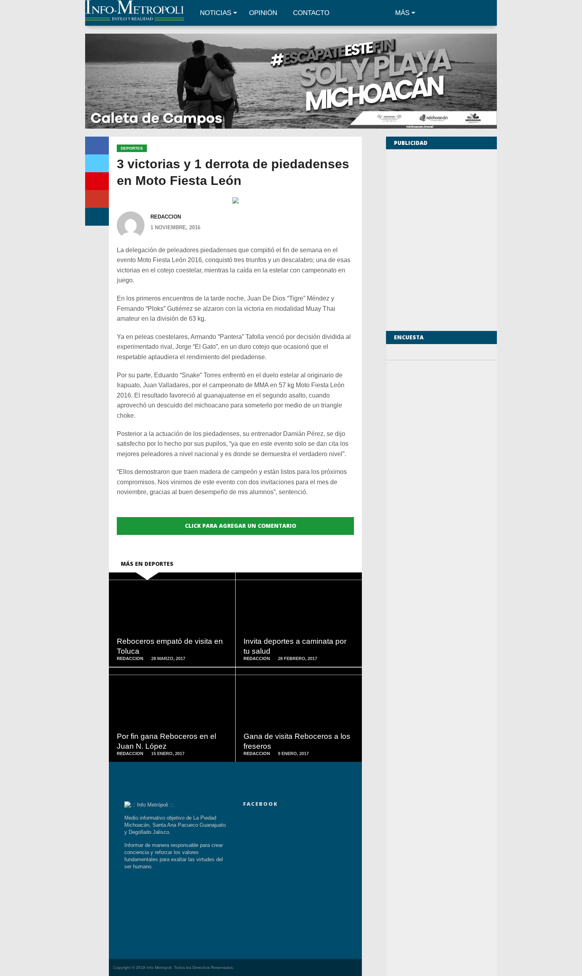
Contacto (311, 13)
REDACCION (165, 217)
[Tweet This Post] (97, 163)
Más (402, 13)
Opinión (263, 13)
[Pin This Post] (97, 181)
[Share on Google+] (97, 199)
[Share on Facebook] (97, 145)
